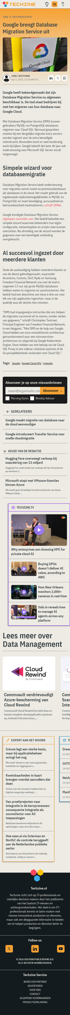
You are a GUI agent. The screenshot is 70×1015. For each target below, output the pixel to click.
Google (16, 363)
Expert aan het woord (28, 740)
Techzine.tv (25, 507)
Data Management (22, 16)
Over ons (35, 989)
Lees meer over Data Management (32, 639)
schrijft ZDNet (52, 205)
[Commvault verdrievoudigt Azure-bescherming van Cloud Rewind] (29, 674)
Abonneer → (53, 391)
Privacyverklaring (35, 1002)
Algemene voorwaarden (35, 998)
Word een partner (35, 981)
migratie (48, 363)
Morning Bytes (20, 398)
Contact (35, 994)
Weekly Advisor (45, 398)
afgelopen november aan (18, 219)
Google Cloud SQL (31, 363)
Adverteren (35, 985)
